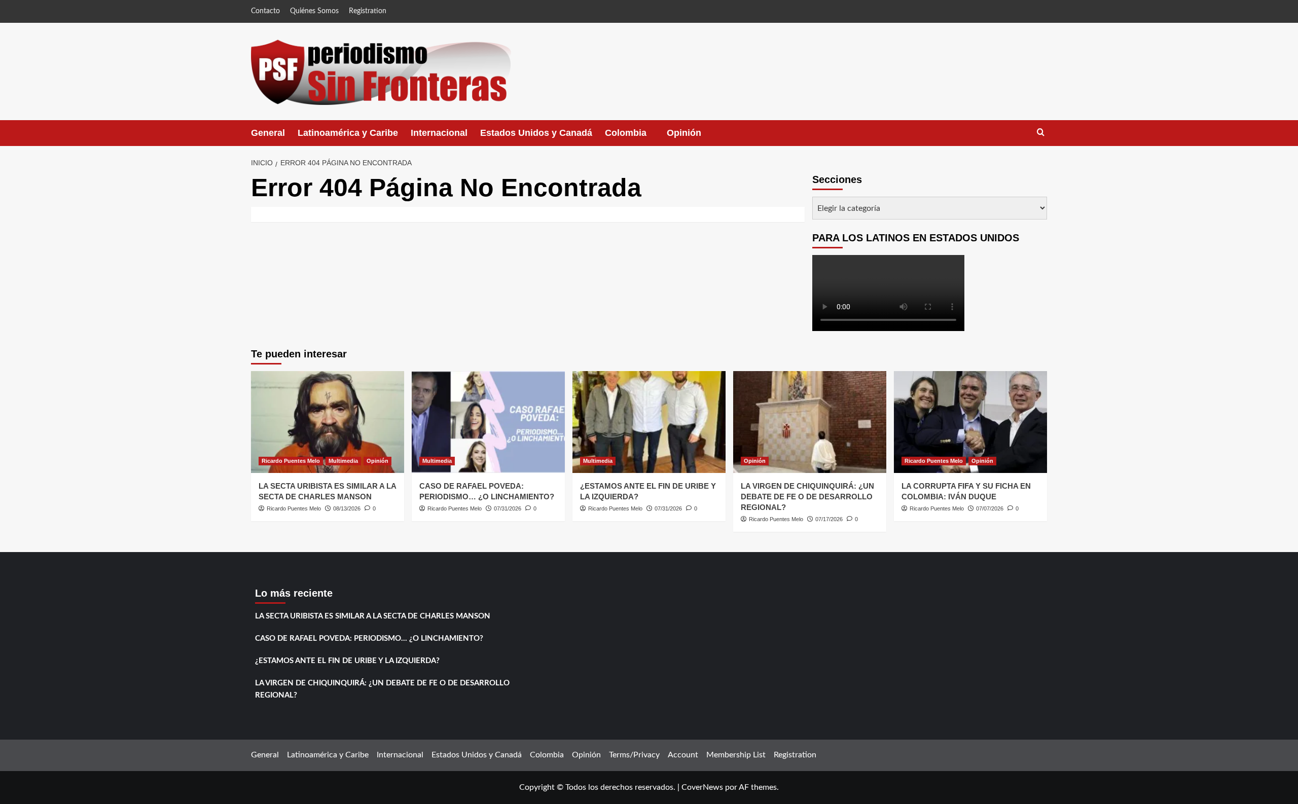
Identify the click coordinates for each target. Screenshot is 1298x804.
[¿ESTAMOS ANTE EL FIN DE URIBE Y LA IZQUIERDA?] (649, 422)
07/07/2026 (989, 508)
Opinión (694, 137)
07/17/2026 (829, 519)
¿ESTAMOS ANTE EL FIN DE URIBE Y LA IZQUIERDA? (347, 661)
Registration (367, 11)
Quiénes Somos (314, 11)
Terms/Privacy (634, 755)
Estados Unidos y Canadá (536, 133)
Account (683, 755)
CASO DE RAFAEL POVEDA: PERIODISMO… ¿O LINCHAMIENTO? (369, 638)
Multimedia (343, 461)
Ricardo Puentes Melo (291, 461)
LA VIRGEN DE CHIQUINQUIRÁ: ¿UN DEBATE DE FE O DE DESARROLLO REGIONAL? (807, 496)
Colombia (636, 137)
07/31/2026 (507, 508)
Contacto (265, 11)
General (268, 133)
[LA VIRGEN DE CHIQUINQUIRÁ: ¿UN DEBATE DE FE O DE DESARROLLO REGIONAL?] (809, 422)
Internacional (439, 133)
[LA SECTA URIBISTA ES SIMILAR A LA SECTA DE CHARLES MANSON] (327, 422)
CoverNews (702, 787)
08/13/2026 (346, 508)
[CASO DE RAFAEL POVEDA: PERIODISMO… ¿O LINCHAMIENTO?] (488, 422)
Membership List (736, 755)
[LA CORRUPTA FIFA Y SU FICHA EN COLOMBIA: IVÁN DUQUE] (970, 422)
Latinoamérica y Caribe (348, 133)
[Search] (1040, 132)
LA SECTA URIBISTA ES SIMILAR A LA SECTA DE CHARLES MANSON (372, 616)
